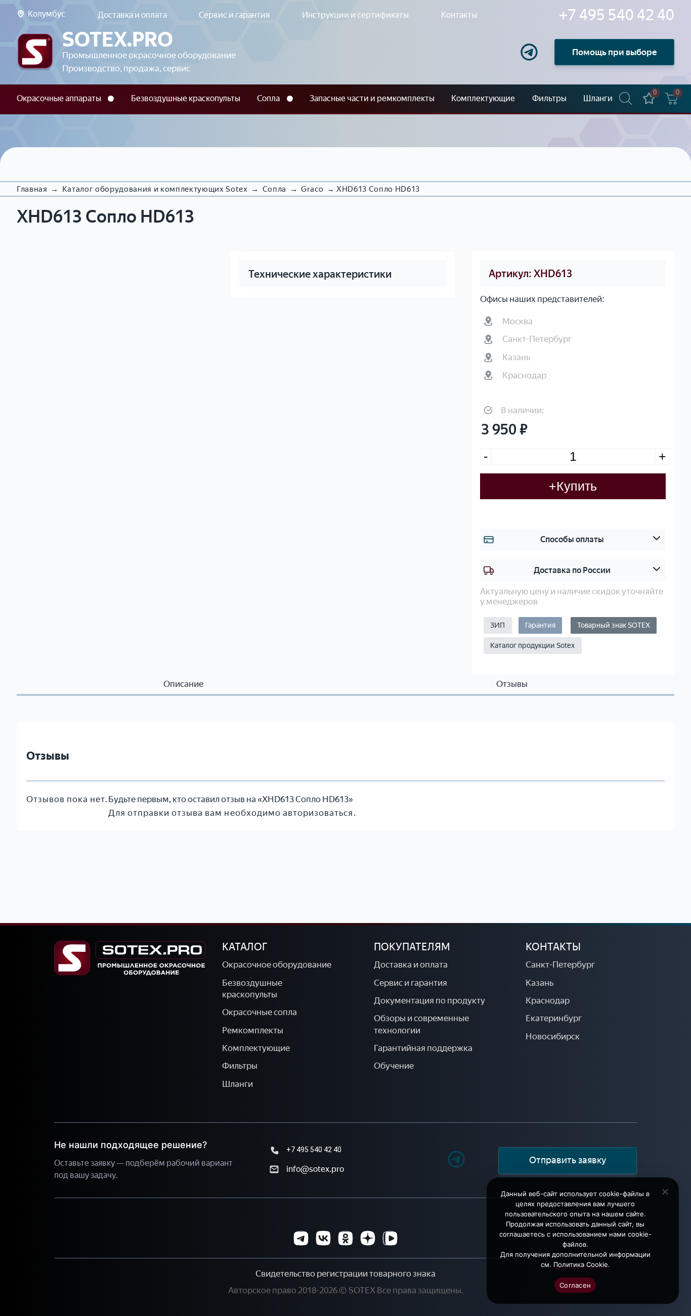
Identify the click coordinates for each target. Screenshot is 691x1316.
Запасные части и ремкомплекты (372, 98)
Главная (32, 189)
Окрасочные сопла (259, 1012)
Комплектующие (483, 98)
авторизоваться (318, 813)
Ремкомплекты (252, 1030)
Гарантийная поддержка (423, 1048)
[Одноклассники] (345, 1238)
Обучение (394, 1066)
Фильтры (549, 98)
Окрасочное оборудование (276, 964)
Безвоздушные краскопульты (185, 98)
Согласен (575, 1285)
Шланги (598, 98)
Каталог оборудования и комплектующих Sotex (155, 189)
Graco (312, 189)
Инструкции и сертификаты (355, 15)
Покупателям (412, 947)
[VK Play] (390, 1238)
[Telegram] (438, 1160)
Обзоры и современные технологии (421, 1024)
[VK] (323, 1238)
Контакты (459, 15)
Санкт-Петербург (560, 964)
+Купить (573, 486)
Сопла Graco (282, 118)
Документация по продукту (429, 1000)
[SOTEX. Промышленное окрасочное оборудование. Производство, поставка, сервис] (35, 52)
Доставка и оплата (132, 15)
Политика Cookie (580, 1264)
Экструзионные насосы (62, 118)
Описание (183, 684)
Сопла (268, 98)
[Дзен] (367, 1238)
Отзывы (512, 684)
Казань (539, 983)
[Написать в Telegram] (529, 52)
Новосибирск (553, 1036)
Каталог (245, 947)
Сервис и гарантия (234, 15)
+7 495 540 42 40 (313, 1150)
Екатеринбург (554, 1018)
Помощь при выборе (614, 52)
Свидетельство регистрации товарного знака (345, 1273)
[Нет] (665, 1192)
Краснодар (548, 1000)
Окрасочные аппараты (59, 98)
